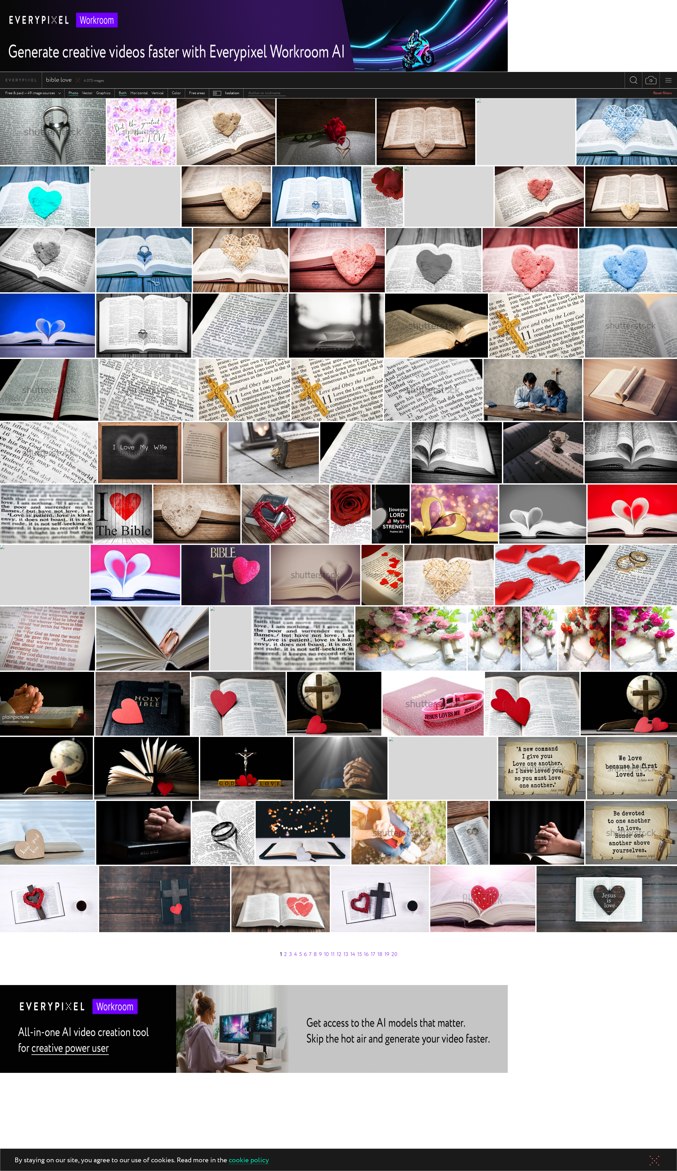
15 (359, 954)
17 (373, 954)
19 (387, 954)
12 (339, 954)
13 (346, 954)
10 (326, 954)
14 (352, 954)
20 (394, 954)
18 (379, 954)
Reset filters (662, 93)
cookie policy (249, 1160)
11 (333, 954)
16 (366, 954)
